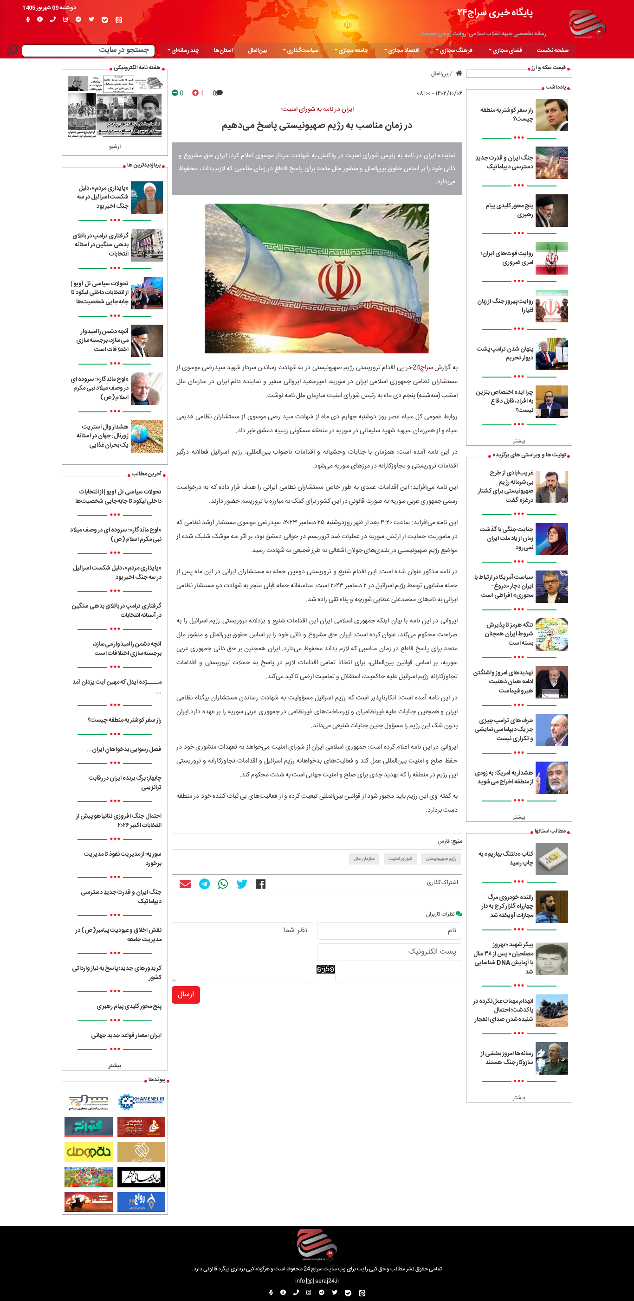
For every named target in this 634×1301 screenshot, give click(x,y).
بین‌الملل (257, 50)
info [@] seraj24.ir (317, 1281)
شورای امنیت (400, 859)
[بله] (105, 20)
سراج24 (423, 367)
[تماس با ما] (52, 20)
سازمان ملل (364, 859)
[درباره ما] (39, 20)
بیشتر (519, 441)
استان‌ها (223, 50)
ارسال (186, 994)
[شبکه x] (91, 20)
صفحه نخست (553, 50)
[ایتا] (119, 20)
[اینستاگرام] (65, 20)
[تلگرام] (78, 20)
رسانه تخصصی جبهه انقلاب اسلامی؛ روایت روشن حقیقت (483, 34)
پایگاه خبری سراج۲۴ (495, 12)
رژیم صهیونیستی (441, 859)
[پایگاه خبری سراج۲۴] (587, 23)
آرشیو (115, 146)
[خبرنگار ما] (27, 20)
